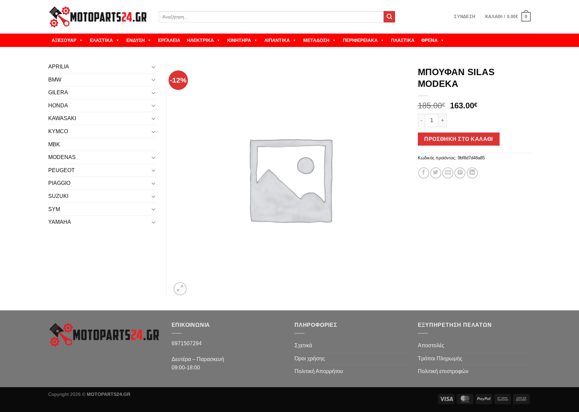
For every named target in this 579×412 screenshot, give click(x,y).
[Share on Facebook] (423, 172)
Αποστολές (431, 345)
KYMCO (58, 131)
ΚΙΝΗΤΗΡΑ (239, 40)
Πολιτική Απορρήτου (319, 371)
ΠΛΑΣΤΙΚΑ (402, 40)
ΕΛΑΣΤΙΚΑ (101, 40)
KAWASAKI (62, 118)
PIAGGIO (59, 183)
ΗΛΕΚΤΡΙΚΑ (200, 40)
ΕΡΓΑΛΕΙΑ (169, 40)
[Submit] (389, 16)
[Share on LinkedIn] (472, 172)
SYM (54, 209)
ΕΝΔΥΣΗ (135, 40)
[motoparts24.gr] (98, 17)
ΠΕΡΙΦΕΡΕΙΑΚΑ (360, 40)
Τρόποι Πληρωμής (440, 358)
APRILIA (58, 66)
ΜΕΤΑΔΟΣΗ (316, 40)
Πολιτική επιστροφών (443, 371)
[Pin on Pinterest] (459, 172)
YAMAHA (59, 222)
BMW (54, 80)
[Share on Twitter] (435, 172)
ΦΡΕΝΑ (429, 40)
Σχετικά (303, 345)
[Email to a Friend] (447, 172)
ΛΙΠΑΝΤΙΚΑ (277, 40)
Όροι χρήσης (310, 358)
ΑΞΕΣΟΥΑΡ (64, 40)
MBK (54, 144)
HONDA (58, 105)
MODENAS (62, 157)
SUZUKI (58, 196)
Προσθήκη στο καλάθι (458, 139)
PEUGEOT (61, 170)
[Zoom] (180, 288)
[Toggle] (153, 67)
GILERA (58, 92)
